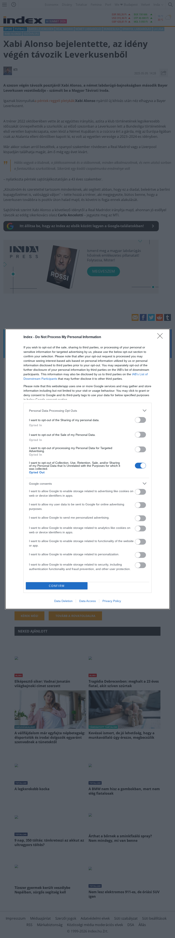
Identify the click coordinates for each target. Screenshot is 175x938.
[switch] (140, 420)
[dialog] (87, 469)
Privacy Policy (111, 601)
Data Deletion (63, 601)
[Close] (161, 337)
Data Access (87, 601)
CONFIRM (57, 586)
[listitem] (87, 410)
